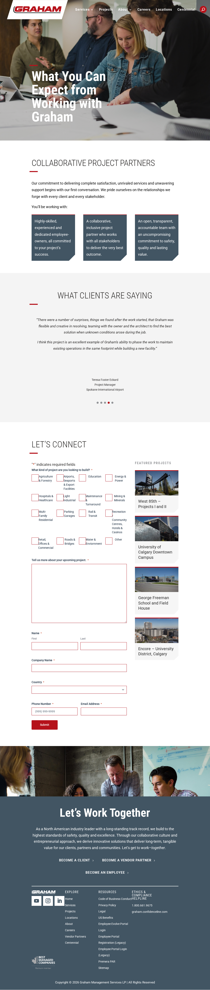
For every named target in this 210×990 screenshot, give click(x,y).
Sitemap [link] (103, 968)
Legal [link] (101, 911)
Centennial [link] (186, 9)
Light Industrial (69, 498)
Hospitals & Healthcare (46, 498)
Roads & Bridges (70, 541)
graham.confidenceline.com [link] (149, 911)
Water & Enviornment (94, 541)
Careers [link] (144, 9)
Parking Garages (69, 513)
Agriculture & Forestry (46, 478)
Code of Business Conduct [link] (115, 898)
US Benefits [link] (105, 917)
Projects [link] (106, 9)
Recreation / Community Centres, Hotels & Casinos (119, 522)
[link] (37, 9)
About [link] (69, 923)
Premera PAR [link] (106, 961)
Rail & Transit (92, 513)
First (34, 638)
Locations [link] (164, 9)
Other (118, 539)
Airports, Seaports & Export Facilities (69, 482)
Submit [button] (44, 724)
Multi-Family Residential (46, 516)
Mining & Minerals (119, 498)
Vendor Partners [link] (75, 936)
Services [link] (70, 905)
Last (83, 638)
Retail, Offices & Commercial (45, 543)
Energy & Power (120, 478)
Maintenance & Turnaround (94, 500)
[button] (98, 403)
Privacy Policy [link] (107, 905)
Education (94, 476)
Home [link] (69, 898)
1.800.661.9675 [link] (142, 905)
